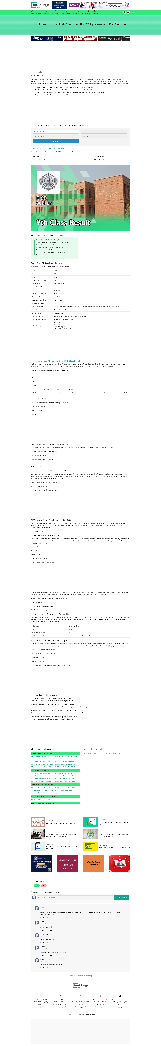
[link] (59, 5)
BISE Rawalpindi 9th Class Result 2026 (66, 761)
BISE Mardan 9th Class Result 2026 (41, 781)
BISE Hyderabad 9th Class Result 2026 (42, 790)
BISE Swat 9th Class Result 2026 (64, 773)
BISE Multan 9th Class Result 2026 (40, 759)
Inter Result (47, 13)
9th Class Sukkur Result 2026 (89, 753)
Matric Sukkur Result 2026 (113, 756)
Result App (95, 13)
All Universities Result (66, 13)
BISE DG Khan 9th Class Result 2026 (65, 764)
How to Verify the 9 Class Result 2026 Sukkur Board (52, 242)
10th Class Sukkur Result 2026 (114, 753)
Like (41, 1007)
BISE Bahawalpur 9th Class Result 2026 (42, 764)
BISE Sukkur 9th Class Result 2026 (65, 788)
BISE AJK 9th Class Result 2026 (39, 806)
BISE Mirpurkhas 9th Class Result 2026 (42, 793)
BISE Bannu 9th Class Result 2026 (64, 778)
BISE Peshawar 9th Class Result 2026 (41, 773)
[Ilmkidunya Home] (40, 4)
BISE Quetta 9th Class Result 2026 (40, 799)
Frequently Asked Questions (45, 255)
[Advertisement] (80, 54)
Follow (81, 1007)
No (44, 885)
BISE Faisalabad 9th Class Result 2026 (66, 759)
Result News (88, 13)
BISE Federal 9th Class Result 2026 (65, 767)
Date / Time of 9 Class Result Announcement (50, 252)
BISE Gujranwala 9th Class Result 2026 (66, 756)
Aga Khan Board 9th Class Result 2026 (66, 793)
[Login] (128, 12)
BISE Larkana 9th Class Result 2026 (65, 790)
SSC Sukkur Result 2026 (88, 756)
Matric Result (39, 13)
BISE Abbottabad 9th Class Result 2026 (42, 778)
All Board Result (55, 13)
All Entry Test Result (78, 13)
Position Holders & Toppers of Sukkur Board (50, 247)
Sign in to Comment (121, 897)
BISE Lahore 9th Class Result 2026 (40, 756)
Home (32, 13)
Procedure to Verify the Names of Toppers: (49, 250)
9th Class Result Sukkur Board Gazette (48, 148)
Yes (37, 885)
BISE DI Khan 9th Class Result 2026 (65, 781)
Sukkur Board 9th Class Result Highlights (49, 240)
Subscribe (60, 1007)
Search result (56, 141)
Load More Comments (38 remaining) (80, 976)
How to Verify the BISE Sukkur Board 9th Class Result (55, 360)
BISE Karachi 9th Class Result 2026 (41, 788)
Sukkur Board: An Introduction (45, 245)
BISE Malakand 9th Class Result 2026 (65, 776)
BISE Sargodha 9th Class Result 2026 (41, 761)
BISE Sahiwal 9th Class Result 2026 (41, 767)
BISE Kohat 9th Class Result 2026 (40, 776)
